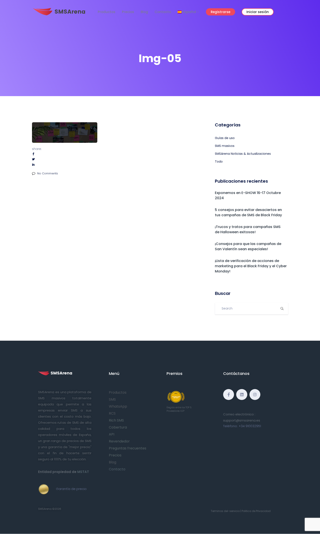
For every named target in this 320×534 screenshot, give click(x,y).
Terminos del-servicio (225, 511)
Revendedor (119, 441)
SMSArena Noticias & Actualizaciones (243, 153)
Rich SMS (116, 420)
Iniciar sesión (257, 12)
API (111, 434)
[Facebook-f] (228, 394)
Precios (128, 12)
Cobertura (118, 427)
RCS (112, 413)
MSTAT (83, 471)
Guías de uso (225, 138)
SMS (112, 399)
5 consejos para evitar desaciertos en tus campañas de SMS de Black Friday (248, 212)
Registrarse (220, 12)
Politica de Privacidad (256, 511)
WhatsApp (118, 406)
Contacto (163, 12)
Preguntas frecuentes (127, 448)
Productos (106, 12)
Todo (219, 161)
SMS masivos (224, 146)
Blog (144, 12)
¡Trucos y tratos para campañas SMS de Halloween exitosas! (248, 229)
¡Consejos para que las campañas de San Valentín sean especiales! (248, 246)
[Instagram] (254, 394)
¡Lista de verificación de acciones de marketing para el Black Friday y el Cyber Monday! (251, 266)
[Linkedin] (241, 394)
